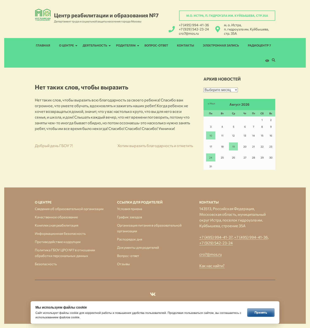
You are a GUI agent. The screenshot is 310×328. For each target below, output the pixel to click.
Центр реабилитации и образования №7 (106, 15)
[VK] (153, 295)
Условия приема (129, 209)
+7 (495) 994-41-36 (194, 25)
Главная (43, 45)
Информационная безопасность (60, 233)
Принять (261, 312)
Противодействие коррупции (58, 242)
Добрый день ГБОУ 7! (54, 145)
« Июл (211, 103)
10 (210, 135)
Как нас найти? (212, 265)
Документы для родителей (138, 247)
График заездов (129, 217)
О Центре (66, 45)
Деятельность (95, 45)
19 (233, 146)
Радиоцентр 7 (259, 45)
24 (210, 157)
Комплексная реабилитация (56, 225)
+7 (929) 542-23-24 (194, 29)
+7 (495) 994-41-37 (216, 237)
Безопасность (46, 264)
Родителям (126, 45)
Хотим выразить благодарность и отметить (155, 145)
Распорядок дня (129, 239)
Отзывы (123, 264)
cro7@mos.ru (189, 33)
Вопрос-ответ (156, 45)
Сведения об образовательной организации (69, 209)
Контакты (185, 45)
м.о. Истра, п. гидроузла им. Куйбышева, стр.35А (227, 15)
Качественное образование (56, 217)
